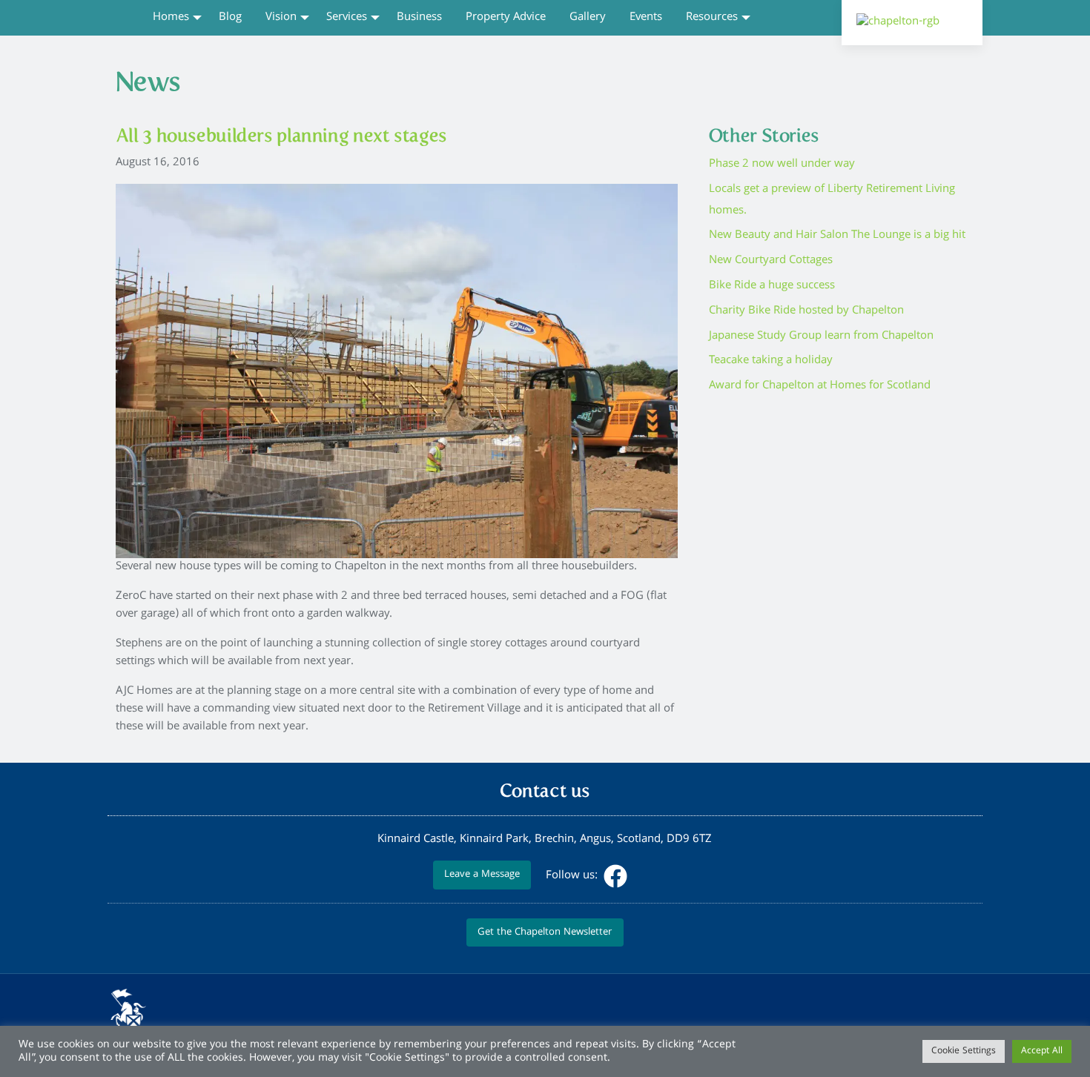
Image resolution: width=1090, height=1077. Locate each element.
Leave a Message (482, 875)
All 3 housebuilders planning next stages (281, 135)
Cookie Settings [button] (963, 1051)
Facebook (615, 876)
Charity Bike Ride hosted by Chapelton (806, 311)
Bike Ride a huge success (772, 286)
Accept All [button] (1042, 1051)
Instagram (645, 876)
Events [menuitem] (646, 17)
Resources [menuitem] (712, 17)
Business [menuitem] (419, 17)
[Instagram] (643, 876)
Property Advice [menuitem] (506, 17)
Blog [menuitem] (230, 17)
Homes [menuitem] (171, 17)
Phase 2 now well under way (782, 164)
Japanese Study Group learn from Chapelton (821, 336)
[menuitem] (124, 16)
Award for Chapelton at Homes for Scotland (820, 386)
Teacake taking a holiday (771, 361)
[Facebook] (614, 876)
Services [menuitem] (346, 17)
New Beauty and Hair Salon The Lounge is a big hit (837, 235)
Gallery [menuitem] (587, 17)
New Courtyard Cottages (771, 261)
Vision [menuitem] (281, 17)
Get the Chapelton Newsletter (545, 932)
